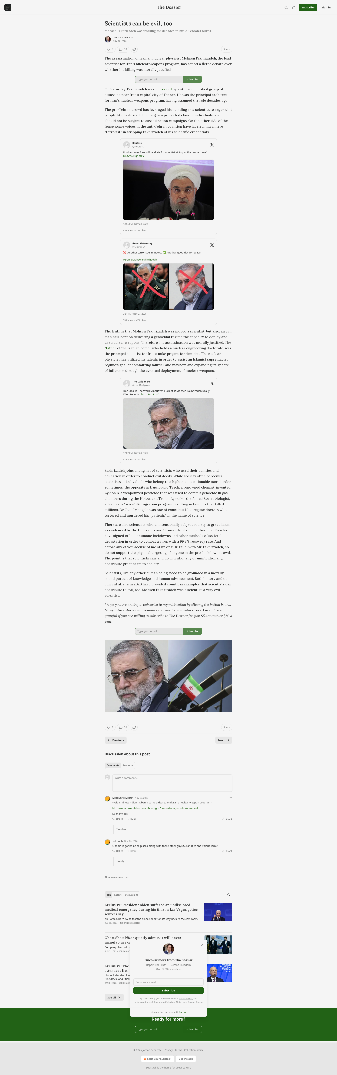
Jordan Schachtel (123, 37)
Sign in (326, 7)
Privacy (168, 1050)
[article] (168, 916)
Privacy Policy (195, 1002)
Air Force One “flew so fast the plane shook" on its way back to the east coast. (151, 919)
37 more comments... (117, 877)
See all (111, 997)
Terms (178, 1050)
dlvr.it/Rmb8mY (149, 394)
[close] (202, 945)
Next (221, 740)
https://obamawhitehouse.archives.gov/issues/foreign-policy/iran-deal (155, 808)
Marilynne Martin (122, 797)
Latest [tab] (117, 894)
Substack (151, 1067)
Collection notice (194, 1050)
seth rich (117, 841)
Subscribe (308, 7)
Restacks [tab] (128, 765)
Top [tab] (109, 894)
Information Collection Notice (167, 1002)
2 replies (121, 829)
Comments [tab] (113, 765)
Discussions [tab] (131, 894)
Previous (118, 740)
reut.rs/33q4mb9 (133, 155)
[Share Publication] (293, 7)
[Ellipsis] (230, 797)
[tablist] (120, 765)
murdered (163, 89)
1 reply (120, 861)
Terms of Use (185, 998)
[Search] (286, 7)
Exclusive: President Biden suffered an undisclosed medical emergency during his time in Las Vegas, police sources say (151, 909)
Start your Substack (159, 1058)
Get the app (186, 1058)
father (111, 348)
